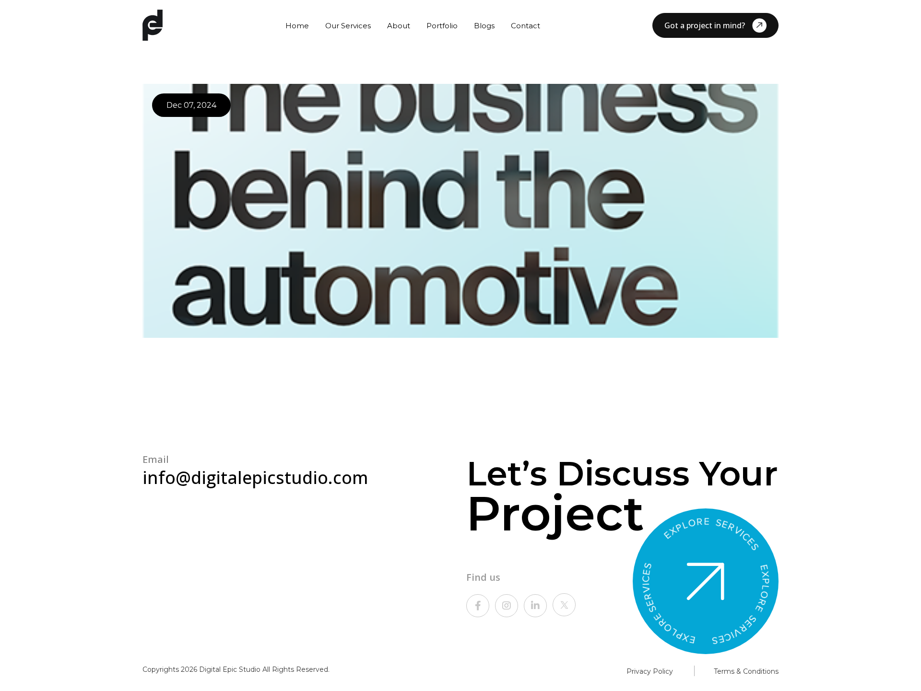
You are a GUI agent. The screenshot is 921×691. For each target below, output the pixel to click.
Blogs (484, 25)
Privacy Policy (649, 671)
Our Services (348, 25)
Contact (525, 25)
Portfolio (442, 25)
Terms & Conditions (746, 671)
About (398, 25)
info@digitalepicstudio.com (255, 477)
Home (297, 25)
